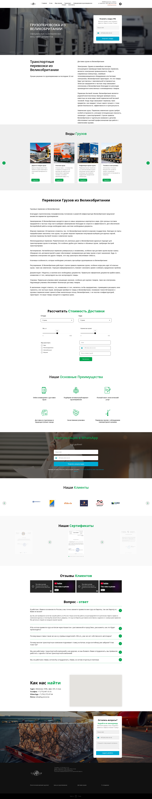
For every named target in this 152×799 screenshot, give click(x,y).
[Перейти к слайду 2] (70, 556)
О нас (50, 3)
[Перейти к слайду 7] (77, 556)
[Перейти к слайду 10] (81, 556)
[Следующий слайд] (148, 163)
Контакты (71, 5)
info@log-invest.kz (112, 4)
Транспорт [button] (67, 3)
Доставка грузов (82, 785)
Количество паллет (86, 328)
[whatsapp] (120, 4)
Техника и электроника (110, 165)
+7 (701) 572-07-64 (46, 694)
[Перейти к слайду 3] (71, 556)
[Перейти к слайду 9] (80, 556)
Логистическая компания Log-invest (39, 785)
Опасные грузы (60, 165)
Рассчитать (85, 359)
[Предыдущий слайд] (4, 163)
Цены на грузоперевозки (60, 785)
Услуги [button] (64, 5)
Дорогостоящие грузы (39, 165)
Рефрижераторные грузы (87, 165)
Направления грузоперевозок (82, 3)
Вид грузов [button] (58, 3)
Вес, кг (45, 328)
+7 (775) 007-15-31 (45, 692)
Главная (44, 3)
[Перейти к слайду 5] (74, 556)
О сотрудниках (105, 785)
